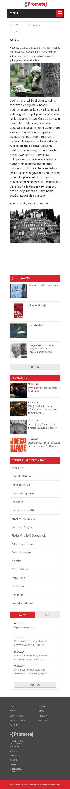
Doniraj (14, 764)
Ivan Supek (18, 577)
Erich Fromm (19, 586)
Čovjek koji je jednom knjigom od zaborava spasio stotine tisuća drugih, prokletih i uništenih (42, 352)
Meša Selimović (21, 552)
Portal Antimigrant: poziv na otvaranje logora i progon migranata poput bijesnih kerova (33, 659)
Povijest (42, 707)
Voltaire (16, 561)
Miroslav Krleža (21, 484)
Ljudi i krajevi (17, 716)
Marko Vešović (20, 569)
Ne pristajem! (36, 325)
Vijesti (16, 25)
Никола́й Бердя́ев (23, 493)
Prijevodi (42, 716)
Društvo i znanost (19, 720)
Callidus (58, 784)
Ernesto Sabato (21, 476)
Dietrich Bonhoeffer (24, 510)
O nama (14, 751)
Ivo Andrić (18, 501)
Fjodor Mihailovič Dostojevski (29, 535)
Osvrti (13, 711)
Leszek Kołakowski (23, 603)
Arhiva (35, 367)
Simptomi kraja (37, 305)
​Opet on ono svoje (25, 627)
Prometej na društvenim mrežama (16, 743)
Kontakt (14, 760)
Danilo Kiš (17, 594)
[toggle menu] (59, 13)
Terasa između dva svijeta (44, 285)
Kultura (14, 725)
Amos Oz (17, 467)
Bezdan (23, 615)
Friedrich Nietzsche (23, 518)
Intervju (42, 711)
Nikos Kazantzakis (23, 544)
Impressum (15, 755)
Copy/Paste (43, 720)
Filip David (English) (23, 527)
